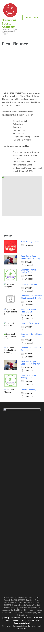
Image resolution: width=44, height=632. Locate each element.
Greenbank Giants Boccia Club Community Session (31, 296)
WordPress (21, 628)
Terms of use (27, 618)
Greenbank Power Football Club (28, 310)
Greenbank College (21, 623)
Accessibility (15, 618)
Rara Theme (27, 626)
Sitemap (6, 618)
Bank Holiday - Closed (30, 241)
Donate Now (32, 18)
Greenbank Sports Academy (9, 23)
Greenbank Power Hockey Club (28, 270)
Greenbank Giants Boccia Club (31, 335)
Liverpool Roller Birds (30, 323)
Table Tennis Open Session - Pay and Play (30, 257)
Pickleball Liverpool (29, 284)
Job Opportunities (17, 620)
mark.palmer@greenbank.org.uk (27, 168)
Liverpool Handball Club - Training (31, 348)
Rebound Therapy (28, 389)
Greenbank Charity (33, 620)
